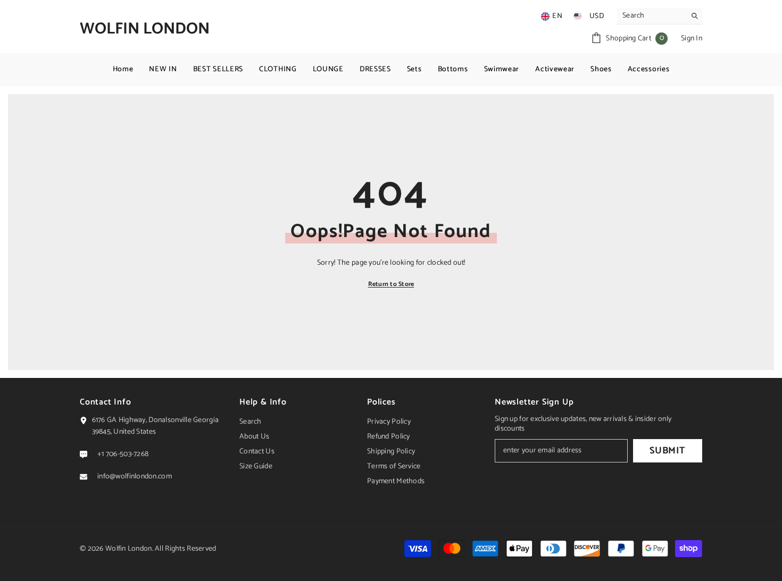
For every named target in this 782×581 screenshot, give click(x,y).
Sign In (691, 38)
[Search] (659, 16)
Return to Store (391, 284)
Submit (668, 451)
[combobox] (651, 16)
